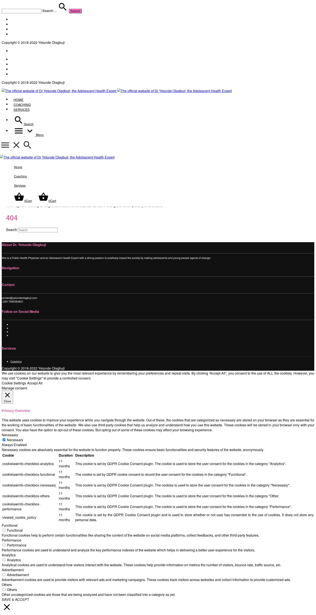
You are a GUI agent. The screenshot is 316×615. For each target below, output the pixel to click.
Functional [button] (10, 525)
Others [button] (7, 584)
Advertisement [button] (13, 569)
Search (11, 229)
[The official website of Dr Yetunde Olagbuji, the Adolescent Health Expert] (117, 90)
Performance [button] (11, 540)
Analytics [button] (9, 554)
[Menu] (11, 148)
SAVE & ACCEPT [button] (15, 599)
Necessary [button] (10, 434)
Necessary (15, 439)
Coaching (16, 361)
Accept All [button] (35, 383)
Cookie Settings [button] (14, 383)
